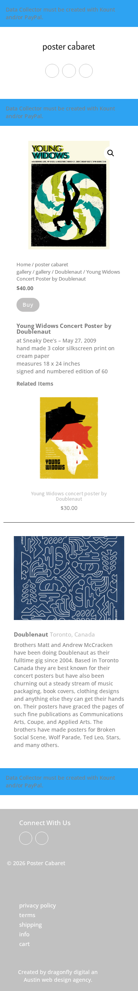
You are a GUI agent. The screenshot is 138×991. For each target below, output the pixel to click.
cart (24, 944)
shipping (30, 924)
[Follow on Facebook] (52, 71)
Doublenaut (68, 271)
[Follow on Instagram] (86, 71)
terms (27, 915)
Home (23, 264)
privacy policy (37, 905)
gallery (43, 271)
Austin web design (47, 979)
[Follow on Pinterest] (69, 71)
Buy (28, 304)
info (24, 934)
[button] (111, 153)
